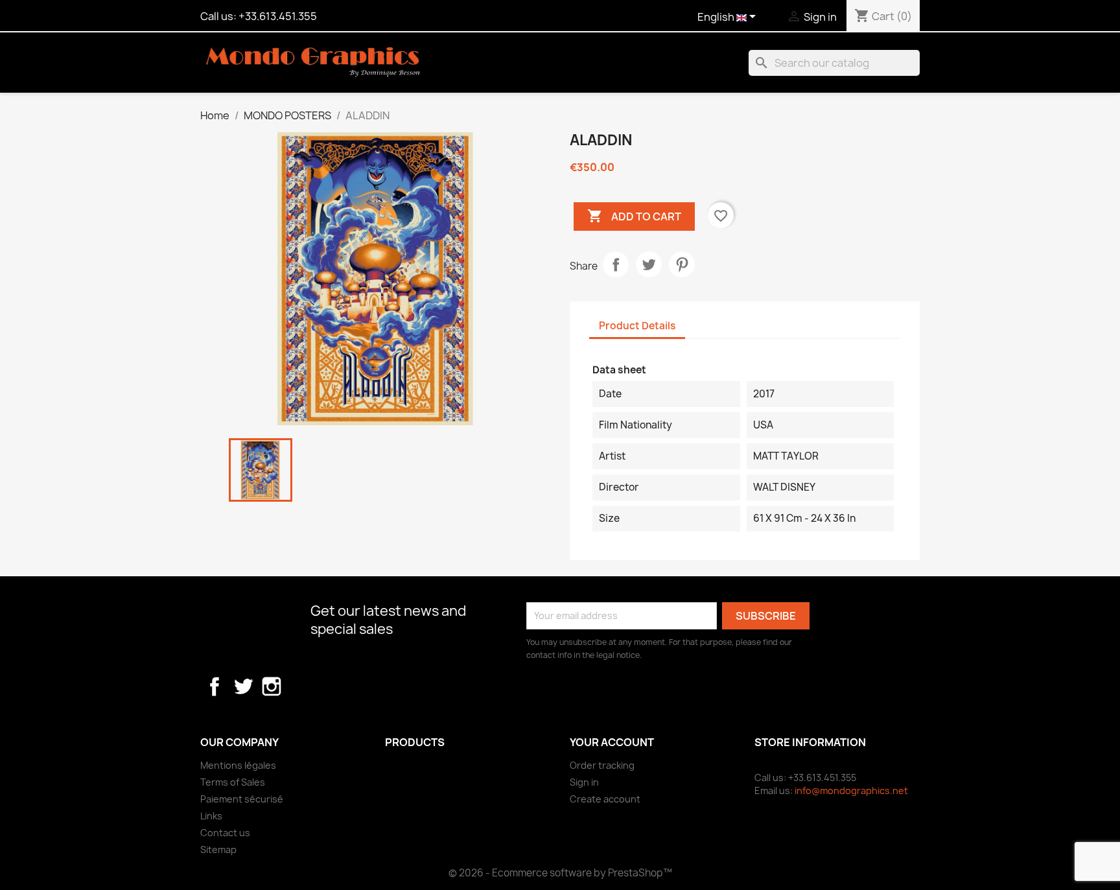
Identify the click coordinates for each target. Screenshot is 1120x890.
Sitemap (218, 849)
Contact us (225, 832)
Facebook (215, 686)
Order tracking (602, 765)
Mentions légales (238, 765)
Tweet (649, 264)
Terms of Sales (232, 782)
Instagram (272, 686)
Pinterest (682, 264)
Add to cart (634, 216)
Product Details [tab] (637, 326)
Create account (605, 799)
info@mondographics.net (851, 790)
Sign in (584, 782)
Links (211, 816)
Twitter (243, 686)
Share (616, 264)
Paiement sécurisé (241, 799)
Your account (612, 742)
